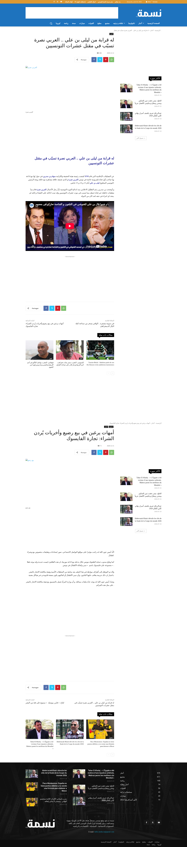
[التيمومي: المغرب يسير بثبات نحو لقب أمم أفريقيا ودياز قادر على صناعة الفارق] (70, 350)
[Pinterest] (105, 59)
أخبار (151, 30)
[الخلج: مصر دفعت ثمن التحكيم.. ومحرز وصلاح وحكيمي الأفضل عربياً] (126, 104)
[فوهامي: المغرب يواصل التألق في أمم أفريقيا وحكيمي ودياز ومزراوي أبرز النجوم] (39, 350)
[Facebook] (54, 1)
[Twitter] (57, 1)
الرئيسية (157, 30)
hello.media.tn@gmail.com (104, 832)
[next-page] (112, 373)
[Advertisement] (72, 13)
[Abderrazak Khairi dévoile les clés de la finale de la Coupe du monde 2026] (126, 128)
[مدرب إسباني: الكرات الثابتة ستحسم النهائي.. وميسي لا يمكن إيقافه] (32, 802)
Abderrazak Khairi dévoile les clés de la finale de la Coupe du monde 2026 (54, 772)
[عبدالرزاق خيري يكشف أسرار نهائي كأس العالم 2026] (126, 116)
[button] (51, 23)
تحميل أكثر (139, 138)
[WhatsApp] (111, 59)
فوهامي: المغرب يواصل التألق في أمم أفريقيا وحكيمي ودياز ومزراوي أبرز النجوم (40, 365)
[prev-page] (108, 373)
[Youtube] (61, 1)
